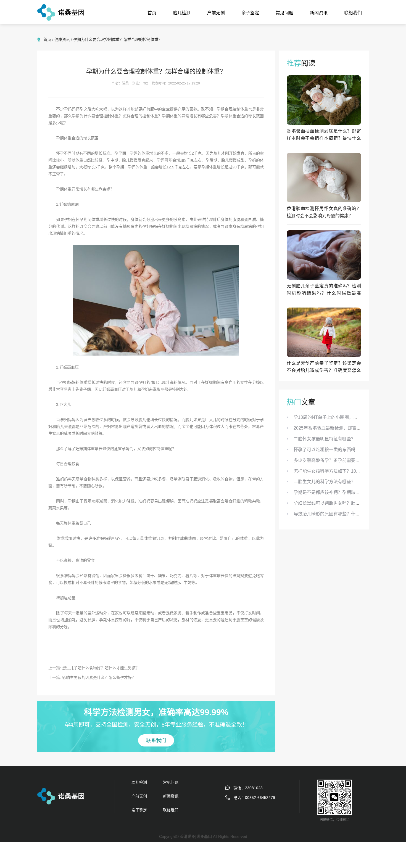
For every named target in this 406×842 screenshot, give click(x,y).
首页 (151, 12)
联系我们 (156, 740)
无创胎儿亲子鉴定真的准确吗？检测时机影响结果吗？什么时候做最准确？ (324, 293)
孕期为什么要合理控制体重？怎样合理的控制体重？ (117, 39)
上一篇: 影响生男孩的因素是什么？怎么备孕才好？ (92, 677)
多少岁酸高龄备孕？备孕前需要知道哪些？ (336, 460)
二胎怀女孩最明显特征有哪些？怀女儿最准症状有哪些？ (349, 438)
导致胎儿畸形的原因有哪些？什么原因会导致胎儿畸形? (348, 514)
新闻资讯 (319, 12)
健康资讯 (62, 39)
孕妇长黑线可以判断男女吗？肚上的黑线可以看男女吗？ (349, 503)
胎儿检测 (182, 12)
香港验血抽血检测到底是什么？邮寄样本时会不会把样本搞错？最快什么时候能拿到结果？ (324, 138)
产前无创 (216, 12)
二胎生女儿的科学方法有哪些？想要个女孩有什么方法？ (349, 481)
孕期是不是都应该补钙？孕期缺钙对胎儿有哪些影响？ (347, 492)
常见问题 (284, 12)
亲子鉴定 (250, 12)
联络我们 (353, 12)
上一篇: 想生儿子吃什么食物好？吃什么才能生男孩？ (93, 668)
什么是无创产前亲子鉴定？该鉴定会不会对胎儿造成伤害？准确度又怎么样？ (324, 370)
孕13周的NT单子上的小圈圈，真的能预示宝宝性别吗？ (348, 417)
